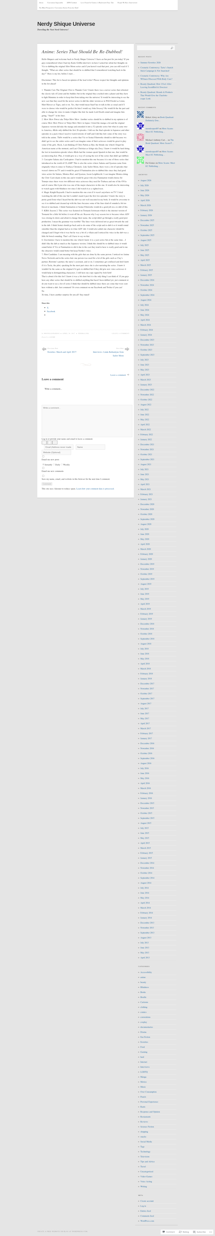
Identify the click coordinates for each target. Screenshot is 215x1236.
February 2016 (146, 793)
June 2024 (144, 309)
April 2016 (145, 783)
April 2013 (145, 957)
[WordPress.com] (44, 442)
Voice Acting (146, 1181)
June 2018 (144, 653)
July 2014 (144, 887)
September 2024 (147, 295)
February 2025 (146, 270)
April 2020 (145, 544)
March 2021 (145, 489)
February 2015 (146, 852)
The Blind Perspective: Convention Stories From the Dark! (59, 8)
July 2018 (144, 648)
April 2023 (145, 374)
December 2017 (147, 683)
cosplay (143, 1022)
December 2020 (147, 504)
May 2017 (144, 718)
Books (143, 992)
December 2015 (147, 803)
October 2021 (146, 454)
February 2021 (146, 494)
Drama (143, 1032)
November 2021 (147, 449)
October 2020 (146, 514)
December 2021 (147, 444)
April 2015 (145, 843)
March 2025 (145, 265)
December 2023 (147, 339)
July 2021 (144, 469)
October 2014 (146, 872)
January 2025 (146, 275)
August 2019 (145, 583)
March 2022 (145, 429)
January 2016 (146, 798)
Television (144, 1156)
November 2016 (147, 748)
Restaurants (145, 1116)
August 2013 (145, 937)
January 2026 (146, 215)
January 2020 (146, 559)
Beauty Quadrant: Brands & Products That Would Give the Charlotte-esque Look (156, 95)
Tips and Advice (147, 1161)
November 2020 (147, 509)
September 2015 (147, 818)
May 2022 (144, 419)
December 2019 (147, 564)
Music (143, 1086)
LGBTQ (144, 1071)
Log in (143, 1205)
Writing (143, 1186)
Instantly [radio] (48, 464)
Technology (145, 1151)
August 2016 (145, 763)
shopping (144, 1131)
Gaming (143, 1051)
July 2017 (144, 708)
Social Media (146, 1141)
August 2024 (145, 299)
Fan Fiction (145, 1037)
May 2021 (144, 479)
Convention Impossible (55, 2)
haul (142, 1056)
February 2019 (146, 613)
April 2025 (145, 260)
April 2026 (145, 200)
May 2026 (144, 195)
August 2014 (145, 882)
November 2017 (147, 688)
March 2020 (145, 549)
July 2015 (144, 828)
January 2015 (146, 857)
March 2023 (145, 379)
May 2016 (144, 778)
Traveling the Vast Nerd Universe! (53, 29)
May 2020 (144, 539)
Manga (143, 1076)
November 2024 (147, 285)
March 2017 (145, 728)
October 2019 (146, 574)
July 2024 (144, 304)
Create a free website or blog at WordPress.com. (62, 1231)
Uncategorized (146, 1171)
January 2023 (146, 384)
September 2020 (147, 519)
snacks (143, 1136)
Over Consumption (148, 1091)
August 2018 (145, 643)
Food (142, 1047)
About (41, 2)
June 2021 (144, 474)
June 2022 (144, 414)
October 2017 (146, 693)
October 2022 (146, 399)
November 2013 (147, 927)
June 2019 (144, 593)
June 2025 (144, 250)
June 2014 (144, 892)
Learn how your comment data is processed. (95, 488)
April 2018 (145, 663)
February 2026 (146, 210)
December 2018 (147, 623)
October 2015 (146, 813)
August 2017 (145, 703)
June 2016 (144, 773)
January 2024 (146, 334)
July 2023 (144, 359)
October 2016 (146, 753)
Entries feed (145, 1210)
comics (143, 1012)
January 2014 (146, 917)
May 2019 (144, 598)
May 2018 (144, 658)
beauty (143, 982)
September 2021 (147, 459)
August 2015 (145, 823)
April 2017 (145, 723)
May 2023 (144, 369)
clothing (143, 1007)
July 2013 (144, 942)
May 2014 (144, 897)
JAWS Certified (72, 2)
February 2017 (146, 733)
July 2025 (144, 245)
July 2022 (144, 409)
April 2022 (145, 424)
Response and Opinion (150, 1111)
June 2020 (144, 534)
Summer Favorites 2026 (150, 62)
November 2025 (147, 225)
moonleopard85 (52, 333)
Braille (143, 997)
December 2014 (147, 862)
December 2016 (147, 743)
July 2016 (144, 768)
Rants (142, 1106)
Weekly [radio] (66, 464)
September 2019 (147, 578)
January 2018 (146, 678)
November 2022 (147, 394)
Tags (142, 1146)
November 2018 (147, 628)
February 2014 (146, 912)
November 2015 (147, 808)
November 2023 (147, 344)
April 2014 (145, 902)
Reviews (144, 1121)
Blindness (144, 987)
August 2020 (145, 524)
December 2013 (147, 922)
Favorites (144, 1042)
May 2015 (144, 838)
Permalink (83, 333)
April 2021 (145, 484)
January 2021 (146, 499)
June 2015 (144, 833)
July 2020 (144, 529)
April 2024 (145, 319)
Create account (147, 1201)
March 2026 (145, 205)
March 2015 (145, 848)
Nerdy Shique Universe (66, 24)
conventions (145, 1017)
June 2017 (144, 713)
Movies (143, 1081)
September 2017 (147, 698)
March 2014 (145, 907)
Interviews (145, 1066)
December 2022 (147, 389)
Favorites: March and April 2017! (62, 352)
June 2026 (144, 190)
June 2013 (144, 947)
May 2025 (144, 255)
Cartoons (144, 1002)
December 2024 (147, 280)
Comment (47, 484)
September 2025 (147, 235)
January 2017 (146, 738)
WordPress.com (147, 1220)
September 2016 (147, 758)
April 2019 (145, 603)
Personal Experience (149, 1101)
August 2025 (145, 240)
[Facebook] (49, 442)
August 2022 (145, 404)
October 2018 (146, 633)
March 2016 (145, 788)
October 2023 (146, 349)
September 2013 (147, 932)
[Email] (54, 442)
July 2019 (144, 588)
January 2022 (146, 439)
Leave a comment (120, 333)
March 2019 (145, 608)
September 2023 (147, 354)
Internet (143, 1061)
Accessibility (146, 972)
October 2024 (146, 290)
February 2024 (146, 329)
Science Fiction (147, 1126)
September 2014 (147, 877)
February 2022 (146, 434)
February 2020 (146, 554)
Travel (143, 1166)
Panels (143, 1096)
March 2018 (145, 668)
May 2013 (144, 952)
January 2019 (146, 618)
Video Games (146, 1176)
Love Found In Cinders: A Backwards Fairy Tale (97, 2)
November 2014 (147, 867)
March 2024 (145, 324)
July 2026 (144, 185)
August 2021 (145, 464)
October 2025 (146, 230)
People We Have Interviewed (127, 2)
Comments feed (147, 1215)
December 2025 (147, 220)
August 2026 (145, 180)
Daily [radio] (57, 464)
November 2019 (147, 569)
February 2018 (146, 673)
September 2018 (147, 638)
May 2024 (144, 314)
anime (52, 337)
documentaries (146, 1027)
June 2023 (144, 364)
